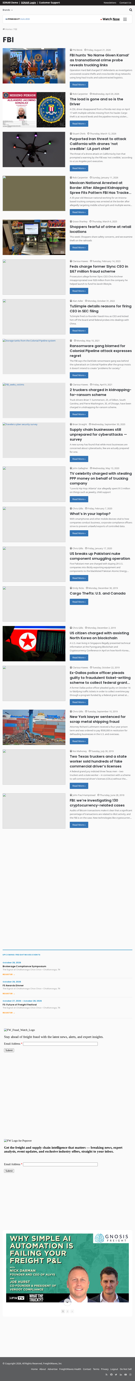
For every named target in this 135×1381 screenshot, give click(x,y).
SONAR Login (28, 2)
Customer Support (49, 2)
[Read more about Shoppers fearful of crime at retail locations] (34, 237)
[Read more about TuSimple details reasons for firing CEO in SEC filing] (34, 316)
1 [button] (62, 1311)
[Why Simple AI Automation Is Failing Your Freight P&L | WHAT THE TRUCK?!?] (67, 1268)
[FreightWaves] (17, 19)
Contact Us (125, 2)
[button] (67, 1234)
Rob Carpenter (80, 93)
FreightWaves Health (70, 1369)
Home (8, 29)
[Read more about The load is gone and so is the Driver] (34, 109)
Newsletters (110, 2)
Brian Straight (79, 424)
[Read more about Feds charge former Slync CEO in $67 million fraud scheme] (34, 277)
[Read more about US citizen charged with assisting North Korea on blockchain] (34, 643)
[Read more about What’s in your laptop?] (34, 524)
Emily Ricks (78, 588)
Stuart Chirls (78, 133)
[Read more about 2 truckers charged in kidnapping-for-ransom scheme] (34, 400)
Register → (9, 974)
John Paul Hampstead (83, 795)
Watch (110, 19)
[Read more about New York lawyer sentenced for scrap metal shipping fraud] (34, 727)
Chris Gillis (77, 508)
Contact (87, 1369)
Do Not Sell (125, 1369)
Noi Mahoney (79, 751)
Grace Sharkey (80, 221)
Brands (6, 9)
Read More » (79, 84)
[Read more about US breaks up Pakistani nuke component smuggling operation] (34, 564)
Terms (96, 1369)
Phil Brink (77, 49)
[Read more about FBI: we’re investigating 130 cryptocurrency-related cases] (34, 811)
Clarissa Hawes (80, 261)
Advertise (52, 1369)
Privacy (105, 1369)
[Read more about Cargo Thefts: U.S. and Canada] (34, 604)
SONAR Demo (10, 2)
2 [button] (67, 1311)
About (42, 1369)
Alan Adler (77, 300)
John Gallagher (80, 468)
